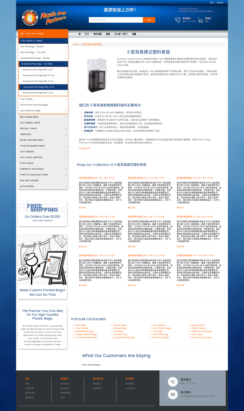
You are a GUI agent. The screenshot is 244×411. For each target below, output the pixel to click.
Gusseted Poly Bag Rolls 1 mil (38, 69)
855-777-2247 (189, 21)
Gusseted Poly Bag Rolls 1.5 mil (38, 75)
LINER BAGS (25, 134)
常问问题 (97, 34)
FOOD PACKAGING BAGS (32, 146)
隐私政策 (29, 397)
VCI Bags (158, 331)
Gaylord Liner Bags (201, 331)
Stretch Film (120, 334)
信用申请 (97, 388)
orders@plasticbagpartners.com (198, 396)
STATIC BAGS (27, 163)
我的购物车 (66, 393)
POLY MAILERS (27, 151)
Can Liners (197, 334)
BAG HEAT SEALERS (29, 180)
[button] (185, 20)
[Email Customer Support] (175, 394)
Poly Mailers (159, 325)
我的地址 (65, 388)
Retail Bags (120, 325)
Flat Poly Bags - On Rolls (32, 52)
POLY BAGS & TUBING (32, 41)
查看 (212, 2)
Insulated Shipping (124, 337)
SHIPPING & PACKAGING (32, 169)
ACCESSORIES (27, 186)
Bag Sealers (198, 325)
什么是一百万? (121, 34)
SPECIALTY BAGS (28, 128)
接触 (108, 34)
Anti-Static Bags (162, 328)
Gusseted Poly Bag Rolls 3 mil (39, 87)
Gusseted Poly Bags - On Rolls (37, 64)
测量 (134, 34)
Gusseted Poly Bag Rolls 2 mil (38, 81)
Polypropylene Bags (86, 334)
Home (76, 44)
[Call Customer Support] (175, 381)
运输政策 (29, 388)
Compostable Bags (86, 337)
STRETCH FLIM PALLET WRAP (34, 175)
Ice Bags (119, 331)
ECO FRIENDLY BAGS (30, 123)
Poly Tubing (26, 99)
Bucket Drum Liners (201, 337)
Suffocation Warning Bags (34, 105)
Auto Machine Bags (30, 110)
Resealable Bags (84, 331)
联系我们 (97, 384)
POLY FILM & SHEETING (31, 157)
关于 (87, 34)
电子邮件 (186, 392)
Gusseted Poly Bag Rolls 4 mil (38, 93)
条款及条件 (30, 393)
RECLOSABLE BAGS (29, 117)
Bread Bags (120, 328)
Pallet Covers (198, 328)
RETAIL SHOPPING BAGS (31, 140)
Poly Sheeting (160, 334)
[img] (200, 20)
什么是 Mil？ (85, 148)
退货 (27, 384)
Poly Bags (80, 325)
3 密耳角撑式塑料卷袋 (92, 44)
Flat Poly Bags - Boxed (31, 46)
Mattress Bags (161, 337)
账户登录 (65, 384)
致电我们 (187, 18)
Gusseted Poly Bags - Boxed (35, 58)
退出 (63, 397)
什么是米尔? (131, 388)
